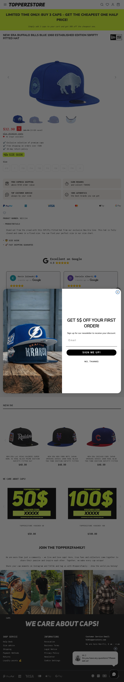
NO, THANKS (92, 361)
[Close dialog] (117, 292)
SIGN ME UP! (91, 352)
